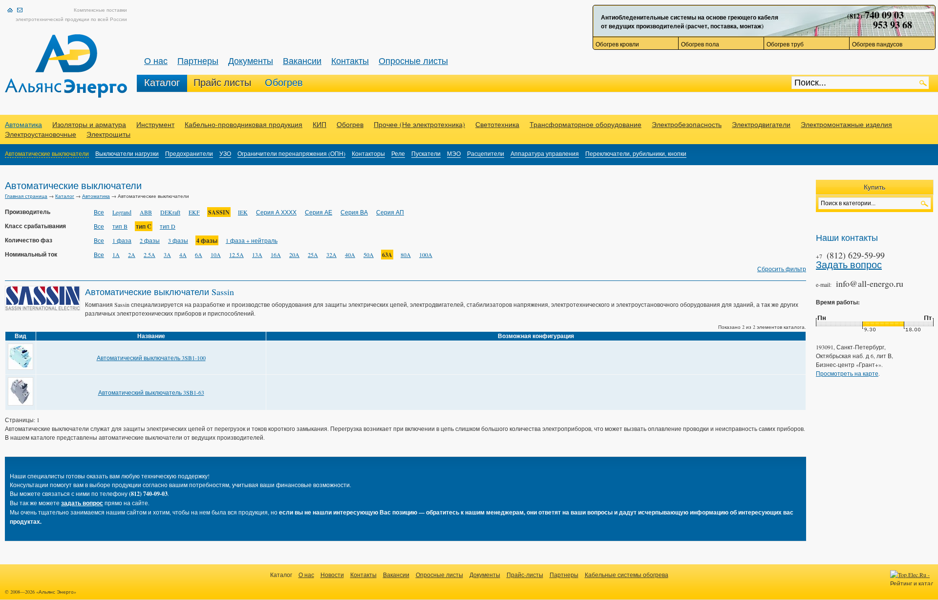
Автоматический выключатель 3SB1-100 (151, 358)
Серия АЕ (318, 212)
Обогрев (284, 82)
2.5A (149, 254)
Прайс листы (222, 82)
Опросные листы (413, 60)
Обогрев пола (700, 44)
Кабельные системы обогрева (626, 575)
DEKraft (170, 212)
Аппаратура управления (545, 153)
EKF (194, 212)
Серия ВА (354, 212)
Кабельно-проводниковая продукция (243, 124)
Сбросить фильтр (781, 269)
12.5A (236, 254)
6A (198, 254)
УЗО (225, 153)
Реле (398, 153)
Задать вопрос (849, 264)
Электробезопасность (687, 124)
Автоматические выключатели (47, 153)
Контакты (350, 60)
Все (99, 212)
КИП (319, 124)
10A (216, 254)
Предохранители (189, 153)
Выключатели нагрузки (127, 153)
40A (350, 254)
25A (313, 254)
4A (183, 254)
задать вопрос (82, 503)
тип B (120, 226)
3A (167, 254)
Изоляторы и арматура (89, 124)
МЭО (454, 153)
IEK (243, 212)
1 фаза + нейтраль (251, 240)
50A (368, 254)
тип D (167, 226)
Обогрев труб (785, 44)
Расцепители (485, 153)
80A (406, 254)
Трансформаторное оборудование (585, 124)
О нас (156, 60)
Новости (332, 575)
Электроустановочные (40, 134)
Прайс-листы (525, 575)
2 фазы (150, 240)
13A (257, 254)
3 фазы (178, 240)
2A (131, 254)
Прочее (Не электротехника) (419, 124)
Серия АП (390, 212)
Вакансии (302, 60)
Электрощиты (108, 134)
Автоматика (23, 124)
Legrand (121, 212)
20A (294, 254)
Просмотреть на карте (847, 373)
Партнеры (197, 60)
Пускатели (426, 153)
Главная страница (26, 196)
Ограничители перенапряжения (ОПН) (291, 153)
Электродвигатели (761, 124)
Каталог (162, 82)
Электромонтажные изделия (846, 124)
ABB (146, 212)
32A (331, 254)
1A (116, 254)
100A (425, 254)
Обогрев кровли (617, 44)
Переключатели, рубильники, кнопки (635, 153)
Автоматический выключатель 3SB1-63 (151, 392)
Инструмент (155, 124)
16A (276, 254)
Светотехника (497, 124)
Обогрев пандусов (877, 44)
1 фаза (121, 240)
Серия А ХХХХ (276, 212)
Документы (250, 60)
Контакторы (368, 153)
